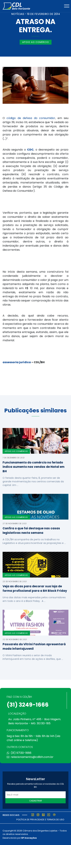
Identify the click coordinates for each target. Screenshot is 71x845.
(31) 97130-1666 (21, 753)
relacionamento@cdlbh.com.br (32, 757)
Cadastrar (35, 800)
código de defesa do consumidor (31, 118)
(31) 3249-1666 (28, 705)
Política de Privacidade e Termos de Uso (40, 819)
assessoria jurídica (17, 362)
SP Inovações (29, 837)
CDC (30, 150)
